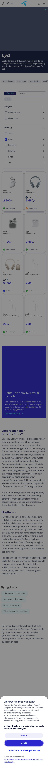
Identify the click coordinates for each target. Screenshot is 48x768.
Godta (24, 743)
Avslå (24, 736)
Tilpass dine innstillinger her (21, 751)
